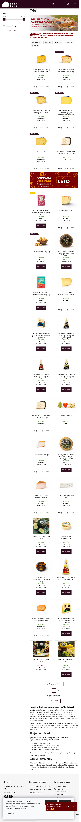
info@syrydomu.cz (10, 792)
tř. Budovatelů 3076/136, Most (39, 786)
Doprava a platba (60, 786)
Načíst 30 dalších (54, 684)
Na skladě (11, 26)
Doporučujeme (36, 42)
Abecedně (35, 45)
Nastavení (11, 814)
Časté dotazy (58, 789)
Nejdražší (58, 42)
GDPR (56, 797)
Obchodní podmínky (61, 794)
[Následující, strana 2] (54, 690)
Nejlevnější (48, 42)
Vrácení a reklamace (61, 792)
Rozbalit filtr (13, 30)
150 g (41, 87)
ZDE (25, 808)
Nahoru (54, 701)
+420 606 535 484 (10, 786)
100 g (35, 87)
